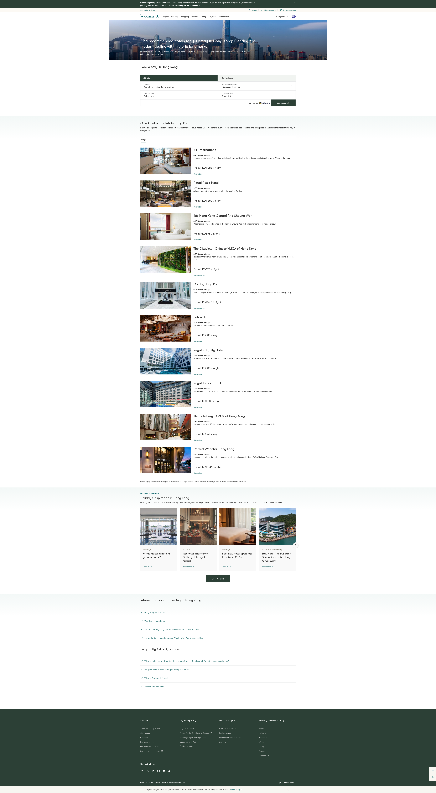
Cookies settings (186, 746)
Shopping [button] (185, 17)
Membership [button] (224, 17)
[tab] (143, 139)
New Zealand (288, 782)
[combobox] (179, 87)
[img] (295, 2)
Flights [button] (166, 17)
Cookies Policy (234, 790)
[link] (165, 161)
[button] (288, 790)
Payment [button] (212, 17)
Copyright (143, 782)
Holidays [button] (174, 17)
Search (254, 10)
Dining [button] (203, 17)
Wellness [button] (194, 17)
